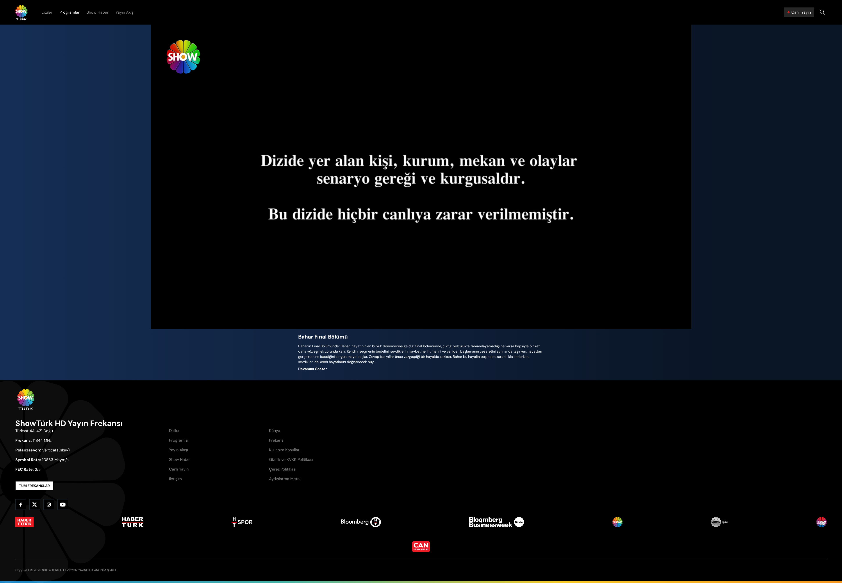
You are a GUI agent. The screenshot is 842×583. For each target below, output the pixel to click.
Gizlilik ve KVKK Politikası (291, 459)
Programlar (69, 12)
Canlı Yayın (179, 469)
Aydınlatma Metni (284, 478)
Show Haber (98, 12)
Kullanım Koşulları (284, 450)
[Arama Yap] (822, 12)
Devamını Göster (312, 369)
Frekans (276, 440)
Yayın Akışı (125, 12)
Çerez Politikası (282, 469)
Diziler (47, 12)
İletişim (175, 478)
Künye (274, 430)
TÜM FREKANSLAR (34, 485)
